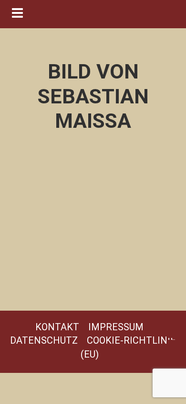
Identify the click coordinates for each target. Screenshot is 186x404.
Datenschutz (44, 340)
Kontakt (57, 327)
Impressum (116, 327)
